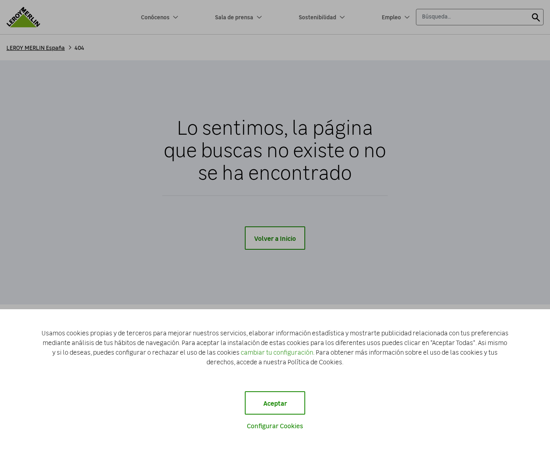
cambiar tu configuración (277, 351)
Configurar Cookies (275, 425)
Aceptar (275, 403)
